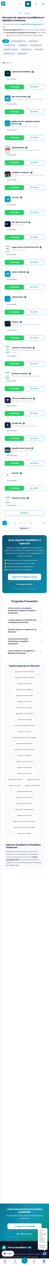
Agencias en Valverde (24, 773)
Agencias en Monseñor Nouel (25, 725)
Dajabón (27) (22, 54)
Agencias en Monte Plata (24, 797)
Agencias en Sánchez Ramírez (24, 749)
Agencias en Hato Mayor (24, 743)
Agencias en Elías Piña (24, 767)
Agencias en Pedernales (24, 803)
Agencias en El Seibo (24, 833)
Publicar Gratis (24, 1234)
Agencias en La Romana (25, 707)
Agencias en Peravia (24, 731)
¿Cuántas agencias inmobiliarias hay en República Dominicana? (22, 621)
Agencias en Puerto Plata (24, 695)
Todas (6, 41)
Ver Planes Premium (24, 584)
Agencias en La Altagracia (24, 689)
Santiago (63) (33, 41)
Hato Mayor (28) (9, 54)
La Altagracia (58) (9, 45)
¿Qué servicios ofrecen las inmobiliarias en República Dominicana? (18, 641)
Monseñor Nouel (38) (10, 49)
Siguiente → (24, 528)
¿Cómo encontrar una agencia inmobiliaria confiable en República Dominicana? (21, 610)
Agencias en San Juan (24, 815)
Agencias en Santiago (24, 683)
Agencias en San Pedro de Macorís (24, 821)
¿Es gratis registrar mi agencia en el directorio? (22, 630)
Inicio (20, 13)
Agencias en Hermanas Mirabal (24, 827)
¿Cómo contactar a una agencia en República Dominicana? (21, 652)
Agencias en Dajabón (24, 755)
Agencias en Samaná (24, 701)
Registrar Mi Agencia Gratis (24, 577)
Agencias (27, 13)
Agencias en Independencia (24, 809)
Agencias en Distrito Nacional (24, 677)
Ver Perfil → (34, 87)
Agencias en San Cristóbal (24, 713)
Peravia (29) (39, 49)
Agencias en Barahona (24, 791)
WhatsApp (15, 87)
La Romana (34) (26, 49)
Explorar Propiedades (24, 1226)
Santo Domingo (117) (18, 41)
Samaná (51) (23, 45)
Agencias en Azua (15, 785)
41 (44, 523)
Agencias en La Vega (24, 719)
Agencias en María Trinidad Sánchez (25, 737)
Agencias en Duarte (33, 779)
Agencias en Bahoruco (32, 785)
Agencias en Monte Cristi (24, 761)
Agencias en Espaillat (16, 779)
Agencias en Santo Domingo (24, 671)
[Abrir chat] (44, 1253)
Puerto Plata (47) (36, 45)
